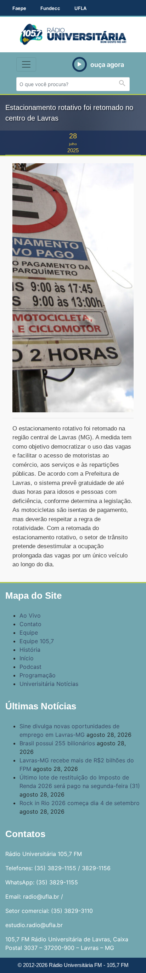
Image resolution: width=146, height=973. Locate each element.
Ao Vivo (30, 615)
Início (26, 658)
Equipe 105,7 (36, 641)
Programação (37, 675)
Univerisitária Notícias (48, 683)
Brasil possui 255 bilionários (57, 743)
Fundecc (50, 8)
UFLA (80, 8)
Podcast (30, 666)
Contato (30, 624)
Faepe (19, 8)
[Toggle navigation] (26, 64)
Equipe (28, 632)
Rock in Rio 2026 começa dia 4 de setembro (79, 803)
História (29, 649)
